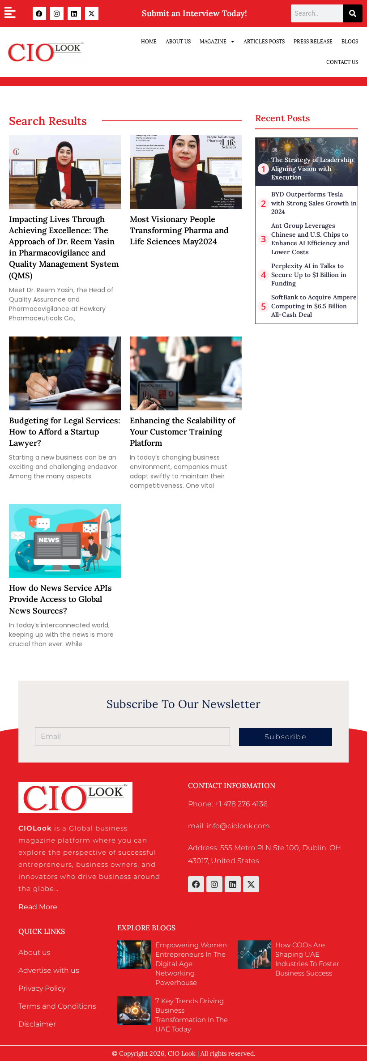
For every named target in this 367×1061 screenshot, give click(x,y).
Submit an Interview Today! (194, 13)
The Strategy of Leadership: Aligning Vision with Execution (313, 168)
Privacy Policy (41, 988)
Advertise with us (48, 970)
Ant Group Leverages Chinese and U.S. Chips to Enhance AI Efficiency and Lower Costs (310, 239)
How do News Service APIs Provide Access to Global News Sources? (60, 599)
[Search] (353, 13)
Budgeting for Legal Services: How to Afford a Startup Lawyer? (64, 431)
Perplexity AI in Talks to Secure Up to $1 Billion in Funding (308, 274)
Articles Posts (264, 41)
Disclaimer (37, 1024)
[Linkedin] (74, 13)
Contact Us (342, 62)
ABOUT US (178, 41)
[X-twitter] (91, 13)
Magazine (213, 41)
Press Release (313, 41)
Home (149, 41)
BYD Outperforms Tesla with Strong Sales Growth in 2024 (314, 203)
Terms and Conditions (57, 1006)
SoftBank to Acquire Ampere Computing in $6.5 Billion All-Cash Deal (314, 306)
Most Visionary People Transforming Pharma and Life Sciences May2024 (179, 230)
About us (34, 952)
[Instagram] (57, 13)
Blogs (349, 41)
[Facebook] (39, 13)
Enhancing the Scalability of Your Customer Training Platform (182, 431)
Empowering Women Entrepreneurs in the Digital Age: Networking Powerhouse (191, 964)
